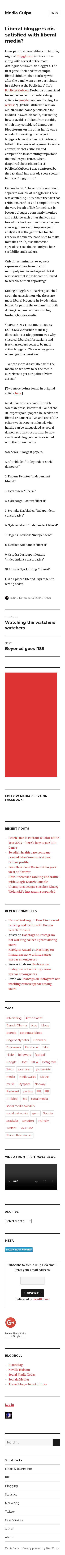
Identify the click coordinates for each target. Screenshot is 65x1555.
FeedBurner (41, 1299)
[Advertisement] (32, 725)
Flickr (10, 1054)
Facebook (31, 1047)
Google (11, 1062)
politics (28, 1091)
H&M (24, 1062)
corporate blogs (31, 1032)
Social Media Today (22, 1374)
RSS (24, 1098)
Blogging (11, 1486)
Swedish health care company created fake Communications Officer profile (29, 857)
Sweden (28, 1120)
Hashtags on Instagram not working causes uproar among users (32, 940)
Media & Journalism (18, 1469)
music (10, 1084)
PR (39, 1091)
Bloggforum (25, 56)
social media (39, 1098)
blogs (45, 1025)
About (9, 1537)
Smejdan (25, 100)
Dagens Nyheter (17, 1040)
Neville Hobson (19, 1369)
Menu (54, 12)
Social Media (13, 1460)
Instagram (49, 1062)
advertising (14, 1018)
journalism (25, 1069)
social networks (17, 1113)
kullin (13, 597)
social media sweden (20, 1106)
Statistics (12, 1120)
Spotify (48, 1113)
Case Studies (14, 1520)
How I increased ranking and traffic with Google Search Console (33, 925)
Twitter (11, 1128)
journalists (43, 1069)
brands (11, 1032)
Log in (9, 1404)
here (18, 393)
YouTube (26, 1128)
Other (47, 597)
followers (24, 1054)
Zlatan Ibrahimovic (19, 1135)
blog (34, 1025)
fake (45, 1047)
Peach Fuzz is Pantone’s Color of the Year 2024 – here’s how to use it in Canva (33, 842)
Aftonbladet (34, 1018)
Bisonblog (15, 1365)
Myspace (25, 1084)
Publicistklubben (17, 90)
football (40, 1054)
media (10, 1076)
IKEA (34, 1062)
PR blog (12, 1098)
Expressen (13, 1047)
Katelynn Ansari (19, 949)
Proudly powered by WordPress (41, 1548)
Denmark (39, 1040)
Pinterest (12, 1091)
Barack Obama (16, 1025)
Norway (40, 1084)
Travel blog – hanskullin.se (27, 1384)
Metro (44, 1076)
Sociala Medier (18, 1379)
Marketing (12, 1503)
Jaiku (10, 1069)
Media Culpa (18, 12)
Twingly (43, 1120)
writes (9, 105)
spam (35, 1113)
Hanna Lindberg (19, 920)
